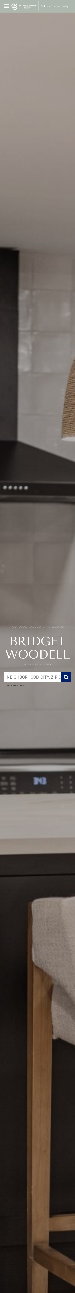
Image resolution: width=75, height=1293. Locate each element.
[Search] (66, 677)
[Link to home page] (23, 6)
